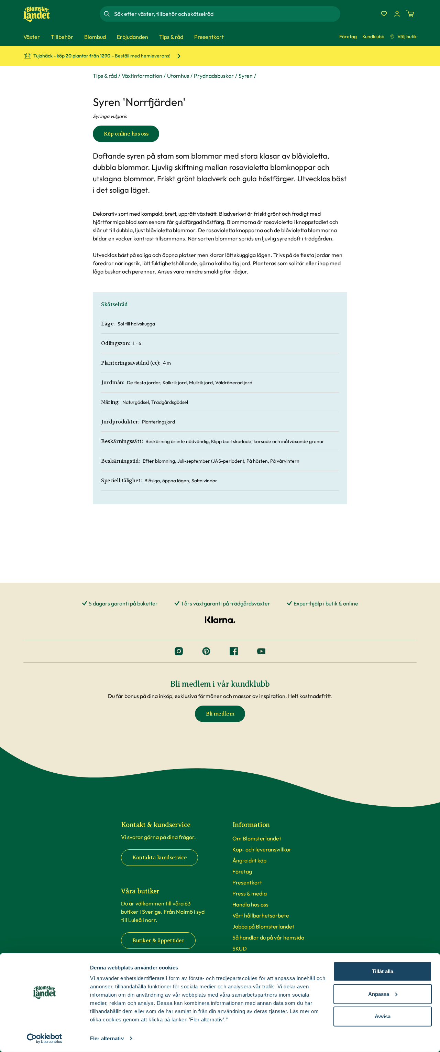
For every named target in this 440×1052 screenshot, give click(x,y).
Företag (348, 36)
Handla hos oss (250, 904)
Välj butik (407, 36)
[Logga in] (397, 14)
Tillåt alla (382, 971)
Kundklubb (373, 36)
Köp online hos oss (126, 134)
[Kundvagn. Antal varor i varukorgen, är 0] (410, 14)
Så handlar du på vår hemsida (268, 937)
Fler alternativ (107, 1038)
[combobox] (226, 14)
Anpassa (378, 994)
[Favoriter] (383, 14)
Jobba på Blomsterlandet (263, 926)
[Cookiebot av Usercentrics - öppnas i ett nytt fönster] (44, 1038)
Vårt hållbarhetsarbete (260, 915)
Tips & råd (105, 75)
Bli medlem (220, 714)
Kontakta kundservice (159, 858)
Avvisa (382, 1016)
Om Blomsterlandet (256, 838)
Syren (246, 75)
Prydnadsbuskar (214, 75)
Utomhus (178, 75)
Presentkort (247, 882)
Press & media (249, 893)
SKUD (239, 948)
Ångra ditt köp (249, 860)
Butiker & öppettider (158, 940)
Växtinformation (142, 75)
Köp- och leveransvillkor (262, 849)
